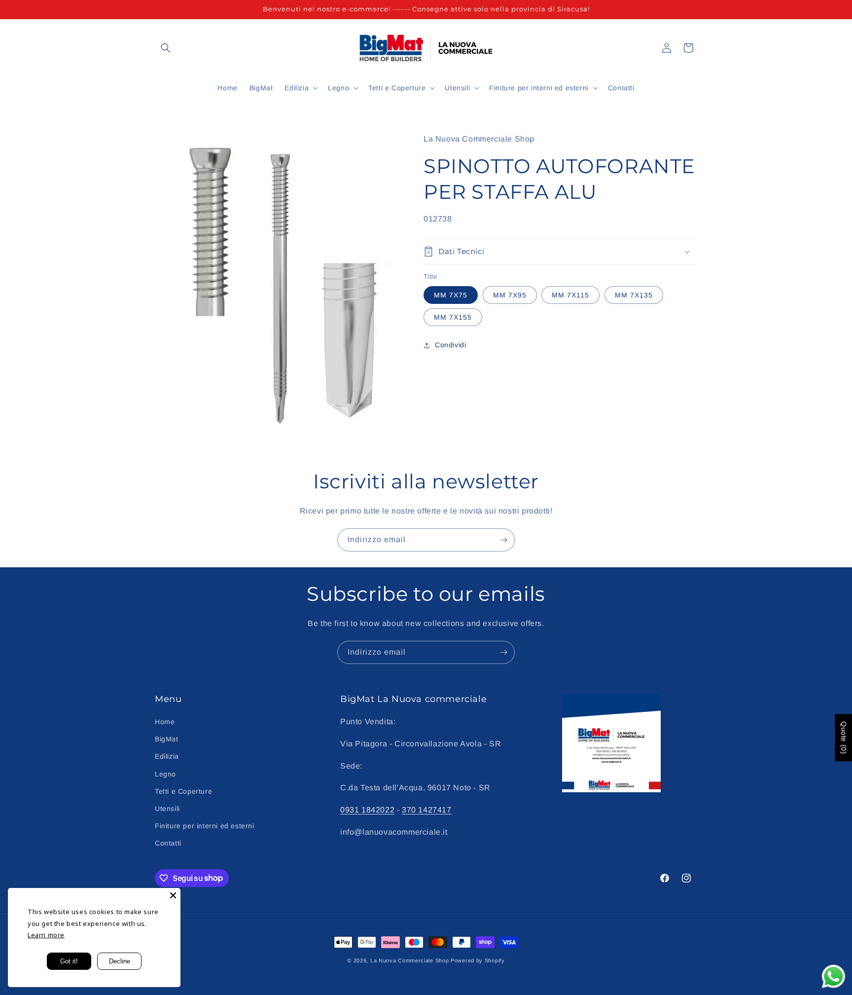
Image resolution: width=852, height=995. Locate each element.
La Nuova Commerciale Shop (409, 960)
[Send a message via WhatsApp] (833, 976)
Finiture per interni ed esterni (204, 826)
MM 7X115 (570, 295)
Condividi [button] (450, 345)
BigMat (166, 739)
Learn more (46, 934)
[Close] (173, 895)
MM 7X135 (634, 295)
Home (165, 722)
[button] (166, 48)
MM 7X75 (450, 295)
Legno (165, 774)
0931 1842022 (367, 810)
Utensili (167, 808)
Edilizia (167, 756)
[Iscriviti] (503, 540)
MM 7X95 (510, 295)
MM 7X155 (453, 317)
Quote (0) (844, 737)
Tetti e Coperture (183, 791)
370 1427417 (427, 810)
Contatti (168, 843)
